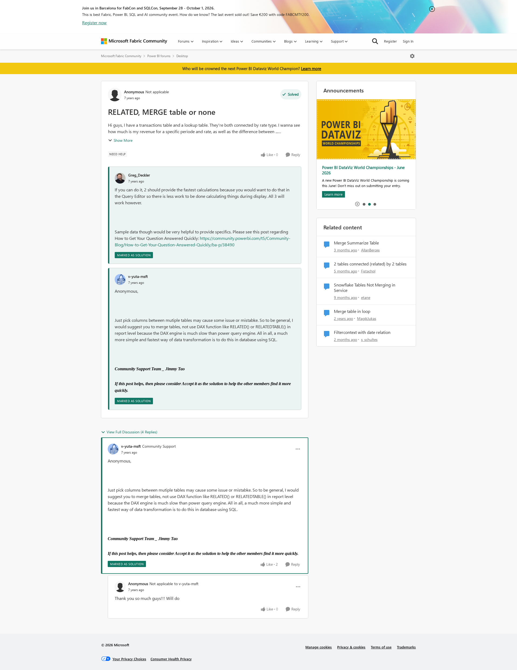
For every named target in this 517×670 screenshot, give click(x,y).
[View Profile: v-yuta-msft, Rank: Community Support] (113, 449)
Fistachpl (368, 271)
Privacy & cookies (351, 647)
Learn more (311, 68)
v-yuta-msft (138, 276)
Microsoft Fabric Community (121, 56)
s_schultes (369, 339)
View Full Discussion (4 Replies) (132, 431)
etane (365, 297)
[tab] (363, 204)
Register (390, 41)
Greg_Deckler (139, 175)
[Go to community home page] (134, 41)
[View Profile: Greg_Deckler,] (120, 178)
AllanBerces (370, 250)
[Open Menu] (412, 56)
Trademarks (406, 647)
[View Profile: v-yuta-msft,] (120, 279)
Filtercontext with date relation (362, 332)
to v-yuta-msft (186, 583)
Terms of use (381, 647)
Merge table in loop (352, 311)
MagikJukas (366, 318)
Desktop (182, 56)
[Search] (375, 41)
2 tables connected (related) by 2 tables (370, 264)
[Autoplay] (357, 204)
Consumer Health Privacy (171, 659)
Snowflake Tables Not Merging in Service (364, 287)
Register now (94, 22)
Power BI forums (158, 56)
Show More (123, 140)
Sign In (408, 41)
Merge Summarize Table (356, 243)
